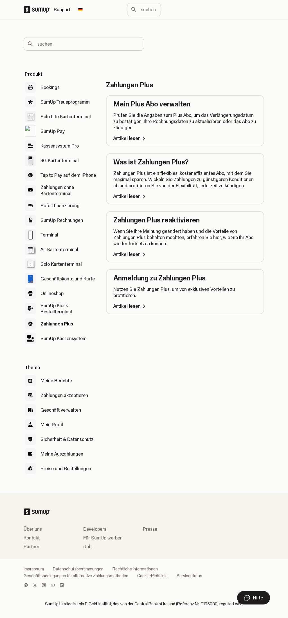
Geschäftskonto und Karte (67, 279)
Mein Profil (51, 424)
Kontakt (32, 538)
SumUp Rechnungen (61, 220)
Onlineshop (52, 293)
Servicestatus (189, 575)
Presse (150, 529)
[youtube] (53, 586)
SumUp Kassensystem (63, 338)
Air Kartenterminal (59, 249)
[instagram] (44, 586)
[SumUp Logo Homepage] (39, 9)
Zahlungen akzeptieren (64, 395)
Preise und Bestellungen (65, 468)
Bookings (50, 87)
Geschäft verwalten (60, 410)
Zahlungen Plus (56, 324)
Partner (31, 546)
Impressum (34, 569)
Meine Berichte (56, 380)
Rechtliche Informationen (135, 569)
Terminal (49, 235)
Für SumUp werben (103, 538)
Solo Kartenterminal (61, 264)
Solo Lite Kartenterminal (65, 116)
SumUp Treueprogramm (65, 102)
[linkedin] (62, 586)
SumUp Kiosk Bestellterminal (56, 308)
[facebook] (26, 586)
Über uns (33, 529)
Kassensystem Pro (59, 146)
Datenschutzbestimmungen (78, 569)
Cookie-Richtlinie (152, 575)
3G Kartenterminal (59, 160)
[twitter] (35, 586)
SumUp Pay (52, 131)
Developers (94, 529)
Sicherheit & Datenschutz (66, 439)
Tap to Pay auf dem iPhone (68, 175)
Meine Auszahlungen (61, 454)
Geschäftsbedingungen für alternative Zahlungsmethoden (76, 575)
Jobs (88, 546)
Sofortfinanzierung (60, 205)
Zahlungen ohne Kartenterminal (57, 190)
